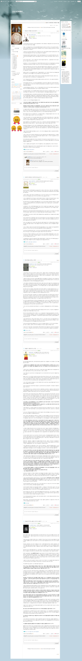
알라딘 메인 (12, 1)
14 (19, 96)
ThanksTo (57, 151)
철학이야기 (15, 62)
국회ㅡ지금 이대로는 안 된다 (66, 30)
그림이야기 (15, 66)
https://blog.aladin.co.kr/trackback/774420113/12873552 (36, 246)
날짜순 (57, 25)
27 (17, 98)
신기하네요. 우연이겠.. (66, 77)
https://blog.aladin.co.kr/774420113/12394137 (30, 262)
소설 (14, 86)
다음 (49, 27)
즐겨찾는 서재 (73, 1)
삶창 (20, 85)
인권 (19, 86)
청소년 (14, 87)
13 (17, 96)
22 (20, 97)
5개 (54, 25)
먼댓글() (27, 151)
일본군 (28, 149)
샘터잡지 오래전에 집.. (66, 82)
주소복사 (50, 246)
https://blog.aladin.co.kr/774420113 (18, 12)
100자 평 (14, 68)
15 (40, 27)
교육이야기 (15, 57)
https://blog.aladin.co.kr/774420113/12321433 (30, 350)
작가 (26, 631)
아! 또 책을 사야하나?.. (66, 80)
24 (13, 98)
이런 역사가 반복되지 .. (66, 71)
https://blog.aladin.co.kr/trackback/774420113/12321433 (36, 507)
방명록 (12, 79)
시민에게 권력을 (64, 39)
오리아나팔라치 (36, 631)
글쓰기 (69, 1)
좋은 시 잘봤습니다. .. (65, 76)
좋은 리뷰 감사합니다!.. (66, 75)
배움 (28, 503)
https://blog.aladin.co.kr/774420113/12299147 (30, 523)
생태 (12, 86)
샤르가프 (26, 330)
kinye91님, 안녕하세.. (65, 78)
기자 (28, 631)
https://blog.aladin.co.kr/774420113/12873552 (30, 179)
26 (16, 98)
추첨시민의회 (63, 58)
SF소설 (18, 87)
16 (41, 27)
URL (43, 160)
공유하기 (47, 151)
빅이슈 (14, 75)
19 (46, 27)
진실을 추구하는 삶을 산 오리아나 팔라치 (33, 521)
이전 (32, 27)
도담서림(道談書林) (17, 11)
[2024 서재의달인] (13, 128)
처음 (29, 27)
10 (13, 96)
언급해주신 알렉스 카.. (66, 79)
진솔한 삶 (14, 59)
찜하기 (52, 151)
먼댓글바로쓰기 (55, 246)
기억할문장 (15, 64)
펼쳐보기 (51, 25)
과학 (29, 330)
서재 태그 (13, 82)
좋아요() (31, 151)
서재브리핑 (60, 1)
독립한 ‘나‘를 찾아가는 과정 (30, 348)
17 (13, 97)
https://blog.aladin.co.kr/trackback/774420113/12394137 (36, 334)
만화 (12, 85)
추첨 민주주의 (63, 67)
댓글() (58, 31)
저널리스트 (31, 631)
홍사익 (33, 149)
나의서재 (55, 1)
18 (15, 97)
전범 (31, 149)
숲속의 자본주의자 (32, 181)
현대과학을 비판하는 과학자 (30, 260)
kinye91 (31, 160)
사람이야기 (15, 58)
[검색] (21, 103)
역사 (17, 86)
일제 (26, 149)
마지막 (52, 27)
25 (15, 98)
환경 (16, 87)
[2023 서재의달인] (19, 128)
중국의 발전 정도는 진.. (66, 72)
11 (34, 27)
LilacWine (29, 156)
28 (19, 98)
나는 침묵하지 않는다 (32, 525)
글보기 (47, 22)
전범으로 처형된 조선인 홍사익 (31, 30)
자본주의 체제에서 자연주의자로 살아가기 (33, 177)
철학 (12, 87)
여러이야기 (15, 63)
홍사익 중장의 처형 (32, 34)
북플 (8, 1)
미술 (16, 85)
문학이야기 (15, 61)
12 (35, 27)
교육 (26, 503)
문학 (14, 85)
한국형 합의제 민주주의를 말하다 (65, 49)
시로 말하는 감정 (16, 74)
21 (19, 97)
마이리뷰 (13, 54)
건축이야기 (15, 67)
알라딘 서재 (4, 1)
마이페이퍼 (13, 71)
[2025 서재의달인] (16, 120)
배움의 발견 (31, 352)
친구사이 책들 (15, 51)
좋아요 (44, 151)
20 (17, 97)
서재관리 (65, 1)
